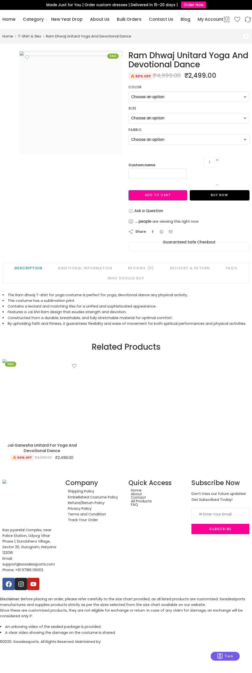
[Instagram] (21, 584)
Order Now (194, 4)
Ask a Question (148, 210)
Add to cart (158, 195)
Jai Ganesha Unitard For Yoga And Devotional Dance (42, 448)
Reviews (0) (141, 268)
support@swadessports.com (28, 564)
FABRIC (135, 130)
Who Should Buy (126, 278)
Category (33, 19)
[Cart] (226, 19)
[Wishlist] (27, 57)
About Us (100, 19)
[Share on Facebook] (153, 232)
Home (9, 19)
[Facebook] (8, 584)
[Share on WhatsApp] (161, 232)
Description (28, 268)
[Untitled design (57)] (70, 102)
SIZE (132, 108)
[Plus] (217, 160)
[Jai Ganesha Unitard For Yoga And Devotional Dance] (246, 36)
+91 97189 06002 (29, 569)
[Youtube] (33, 584)
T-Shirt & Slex (29, 36)
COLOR (135, 87)
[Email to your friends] (171, 232)
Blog (185, 19)
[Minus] (217, 185)
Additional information (85, 268)
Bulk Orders (129, 19)
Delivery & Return (190, 268)
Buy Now (219, 195)
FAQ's (231, 268)
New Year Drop (67, 19)
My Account (210, 19)
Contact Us (161, 19)
